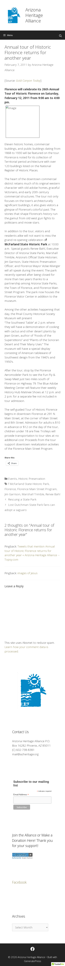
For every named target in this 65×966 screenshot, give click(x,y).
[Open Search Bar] (60, 36)
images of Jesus (27, 573)
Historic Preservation (31, 479)
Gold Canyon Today (28, 81)
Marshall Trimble (33, 494)
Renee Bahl (53, 494)
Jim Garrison (12, 494)
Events (12, 479)
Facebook (19, 882)
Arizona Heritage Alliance (34, 15)
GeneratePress (32, 961)
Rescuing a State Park (22, 499)
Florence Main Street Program (37, 489)
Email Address (21, 794)
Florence (10, 489)
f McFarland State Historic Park (28, 484)
